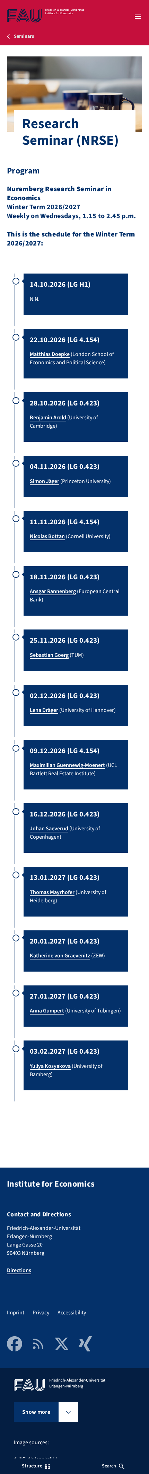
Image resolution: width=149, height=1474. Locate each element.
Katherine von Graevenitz (60, 955)
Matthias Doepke (50, 354)
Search (109, 1466)
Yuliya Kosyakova (50, 1066)
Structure (32, 1466)
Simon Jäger (44, 481)
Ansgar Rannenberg (53, 591)
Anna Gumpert (47, 1011)
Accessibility (72, 1312)
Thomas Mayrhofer (52, 892)
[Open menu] (138, 16)
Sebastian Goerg (49, 655)
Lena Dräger (44, 710)
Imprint (15, 1312)
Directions (19, 1270)
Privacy (41, 1312)
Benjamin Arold (48, 417)
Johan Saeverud (49, 828)
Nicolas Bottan (47, 536)
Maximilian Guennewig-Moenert (67, 765)
